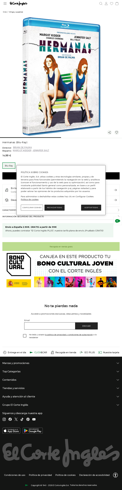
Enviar (86, 325)
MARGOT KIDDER (22, 150)
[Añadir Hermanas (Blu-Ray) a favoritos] (116, 132)
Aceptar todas (91, 208)
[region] (61, 190)
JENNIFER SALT (41, 150)
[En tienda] (115, 190)
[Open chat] (118, 221)
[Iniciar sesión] (106, 3)
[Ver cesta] (116, 3)
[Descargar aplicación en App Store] (11, 431)
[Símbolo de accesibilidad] (115, 475)
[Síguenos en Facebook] (10, 420)
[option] (8, 165)
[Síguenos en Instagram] (4, 420)
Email (27, 320)
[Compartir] (109, 132)
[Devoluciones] (115, 200)
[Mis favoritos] (111, 3)
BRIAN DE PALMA (22, 147)
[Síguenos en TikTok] (22, 420)
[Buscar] (100, 3)
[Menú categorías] (5, 3)
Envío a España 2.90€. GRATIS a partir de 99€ (31, 227)
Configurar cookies (31, 208)
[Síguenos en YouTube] (34, 420)
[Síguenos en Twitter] (16, 420)
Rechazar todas (54, 208)
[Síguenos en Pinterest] (28, 420)
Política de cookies (30, 199)
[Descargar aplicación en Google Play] (33, 431)
